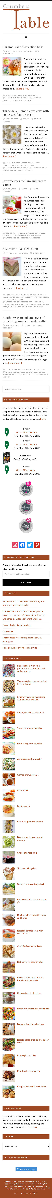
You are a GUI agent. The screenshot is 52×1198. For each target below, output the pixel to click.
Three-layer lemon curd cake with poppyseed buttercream (26, 113)
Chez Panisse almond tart (29, 946)
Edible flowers (13, 163)
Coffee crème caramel (28, 774)
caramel (7, 100)
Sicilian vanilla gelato (27, 868)
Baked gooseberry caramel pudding (30, 838)
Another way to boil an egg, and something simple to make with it (25, 319)
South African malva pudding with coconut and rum (31, 698)
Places (27, 297)
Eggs (8, 369)
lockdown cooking (21, 100)
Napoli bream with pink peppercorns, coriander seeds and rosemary (32, 668)
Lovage (19, 297)
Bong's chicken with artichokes (32, 1086)
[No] (49, 1188)
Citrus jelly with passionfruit (31, 712)
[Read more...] (23, 88)
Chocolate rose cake (27, 852)
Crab (17, 295)
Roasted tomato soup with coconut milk (30, 932)
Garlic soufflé (23, 806)
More (43, 418)
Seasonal (7, 235)
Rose (43, 233)
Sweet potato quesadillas (29, 728)
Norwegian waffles (26, 1055)
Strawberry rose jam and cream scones (24, 183)
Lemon (37, 163)
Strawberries (19, 235)
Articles (10, 295)
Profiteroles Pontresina (28, 1071)
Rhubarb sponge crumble (29, 743)
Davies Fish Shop (16, 307)
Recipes (28, 95)
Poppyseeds (8, 165)
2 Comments (39, 253)
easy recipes (35, 372)
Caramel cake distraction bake (23, 47)
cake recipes (35, 98)
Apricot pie (22, 790)
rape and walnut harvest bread (32, 682)
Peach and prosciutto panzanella (33, 1008)
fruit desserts (25, 170)
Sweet (36, 95)
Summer (30, 235)
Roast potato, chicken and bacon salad (33, 1041)
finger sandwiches (34, 307)
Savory (14, 299)
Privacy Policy (29, 1193)
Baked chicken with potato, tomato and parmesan (30, 979)
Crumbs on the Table (26, 17)
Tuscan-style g (24, 681)
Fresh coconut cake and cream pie (32, 901)
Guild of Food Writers (26, 432)
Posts (21, 95)
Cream (9, 233)
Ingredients (11, 95)
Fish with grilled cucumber (30, 821)
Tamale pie (8, 631)
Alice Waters (21, 304)
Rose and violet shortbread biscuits (20, 647)
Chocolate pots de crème (29, 993)
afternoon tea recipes (17, 98)
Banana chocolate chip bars (30, 1024)
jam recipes (34, 238)
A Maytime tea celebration (20, 249)
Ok (15, 1193)
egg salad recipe (30, 374)
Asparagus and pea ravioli (29, 759)
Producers (43, 297)
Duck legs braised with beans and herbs (31, 916)
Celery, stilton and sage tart (30, 883)
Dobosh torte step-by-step (30, 961)
